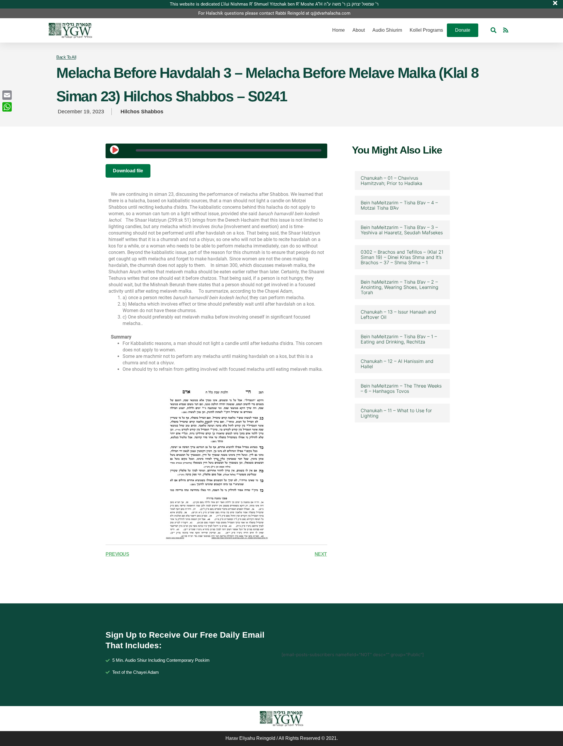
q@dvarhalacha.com (330, 13)
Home (338, 30)
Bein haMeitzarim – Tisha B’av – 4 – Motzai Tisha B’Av (399, 205)
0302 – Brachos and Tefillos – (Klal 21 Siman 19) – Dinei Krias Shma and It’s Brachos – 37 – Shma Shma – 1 (402, 257)
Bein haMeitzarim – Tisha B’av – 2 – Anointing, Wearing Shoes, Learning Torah (399, 287)
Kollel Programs (426, 30)
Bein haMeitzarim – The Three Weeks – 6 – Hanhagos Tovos (401, 388)
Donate (462, 30)
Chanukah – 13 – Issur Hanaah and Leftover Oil (398, 314)
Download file (128, 170)
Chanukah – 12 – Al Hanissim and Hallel (397, 363)
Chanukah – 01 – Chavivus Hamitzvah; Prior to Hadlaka (391, 180)
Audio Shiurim (387, 30)
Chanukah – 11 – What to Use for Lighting (396, 413)
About (358, 30)
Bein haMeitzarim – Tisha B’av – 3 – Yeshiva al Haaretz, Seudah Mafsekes (402, 230)
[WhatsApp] (7, 107)
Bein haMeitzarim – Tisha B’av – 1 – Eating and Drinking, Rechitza (399, 339)
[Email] (7, 95)
